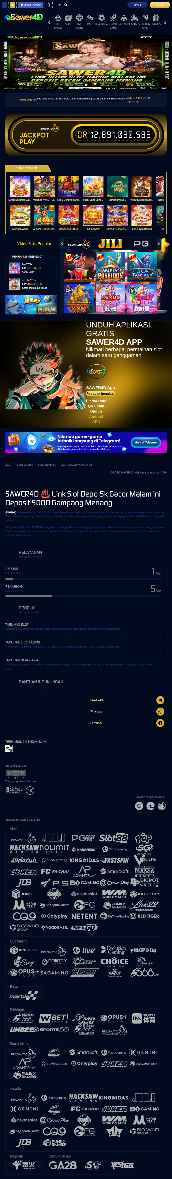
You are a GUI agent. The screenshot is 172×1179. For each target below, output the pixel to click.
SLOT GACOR (25, 465)
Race (90, 24)
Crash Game (113, 25)
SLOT (8, 465)
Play (27, 142)
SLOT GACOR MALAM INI (76, 465)
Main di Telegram (32, 4)
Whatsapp (96, 711)
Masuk (138, 4)
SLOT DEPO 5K (47, 465)
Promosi (156, 24)
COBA (81, 262)
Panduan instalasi (100, 393)
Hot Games (58, 25)
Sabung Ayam (145, 25)
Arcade (123, 24)
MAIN (22, 186)
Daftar (160, 4)
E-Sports (134, 24)
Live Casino (79, 25)
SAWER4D (10, 512)
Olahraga (101, 24)
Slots (68, 24)
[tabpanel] (86, 62)
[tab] (79, 243)
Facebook (96, 723)
